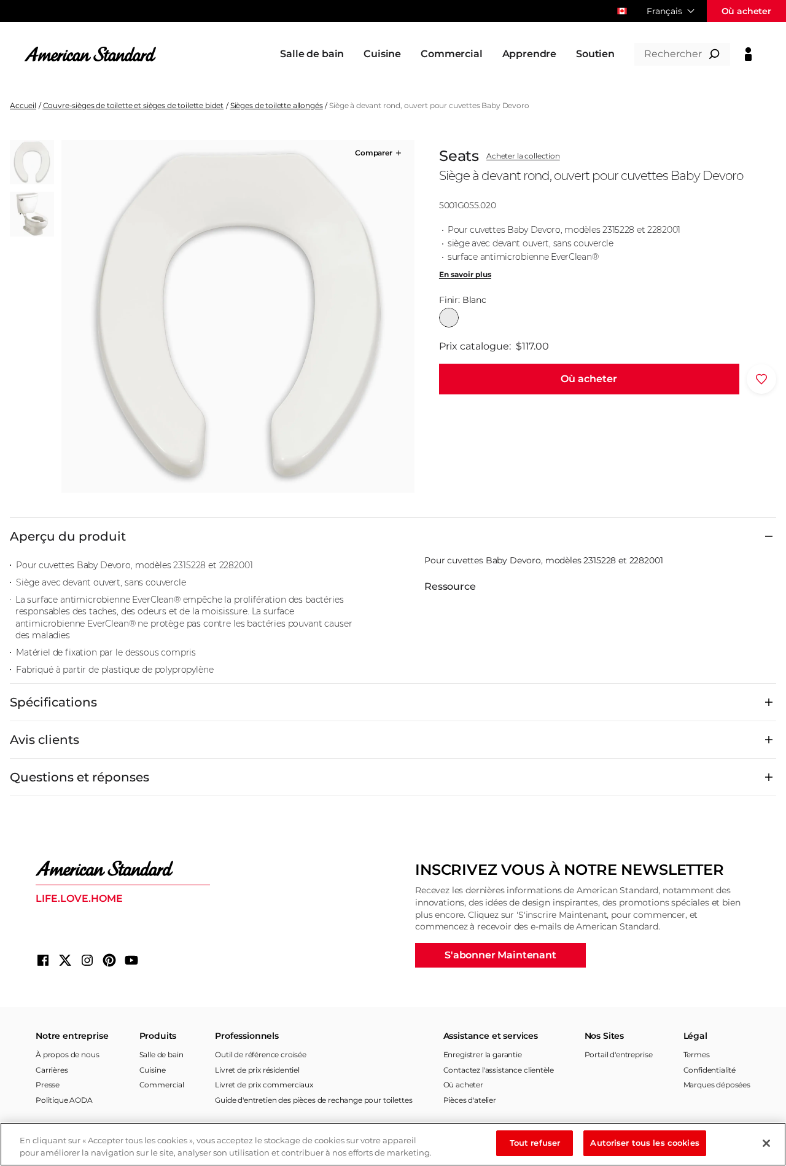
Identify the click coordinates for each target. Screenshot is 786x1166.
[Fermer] (766, 1143)
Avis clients (44, 739)
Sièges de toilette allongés (276, 105)
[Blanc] (449, 317)
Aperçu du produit (68, 536)
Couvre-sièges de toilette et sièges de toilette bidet (133, 105)
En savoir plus (465, 274)
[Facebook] (43, 960)
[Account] (748, 54)
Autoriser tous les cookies (644, 1143)
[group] (237, 316)
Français (664, 11)
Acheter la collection (523, 156)
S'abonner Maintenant (500, 955)
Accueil (23, 105)
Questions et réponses (79, 777)
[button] (379, 153)
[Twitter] (65, 960)
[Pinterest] (109, 960)
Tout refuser (535, 1143)
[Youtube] (131, 960)
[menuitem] (312, 54)
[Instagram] (87, 960)
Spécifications (53, 702)
